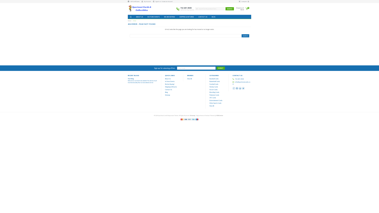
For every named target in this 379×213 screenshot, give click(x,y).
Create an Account (167, 1)
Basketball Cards (214, 81)
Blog (213, 17)
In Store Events (153, 17)
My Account (147, 1)
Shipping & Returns (186, 17)
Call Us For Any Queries (187, 10)
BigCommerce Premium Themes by (209, 115)
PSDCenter (219, 115)
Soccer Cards (213, 90)
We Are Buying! (169, 17)
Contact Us (202, 17)
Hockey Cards (213, 87)
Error (134, 20)
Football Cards (213, 84)
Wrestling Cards (214, 92)
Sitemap (167, 95)
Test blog (131, 79)
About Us (139, 17)
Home (129, 20)
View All (189, 79)
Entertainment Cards (215, 100)
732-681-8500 (187, 9)
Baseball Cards (214, 79)
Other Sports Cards (215, 103)
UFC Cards (212, 98)
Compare (245, 1)
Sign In (157, 1)
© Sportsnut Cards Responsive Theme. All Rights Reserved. (174, 115)
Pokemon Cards (214, 95)
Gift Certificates (135, 1)
